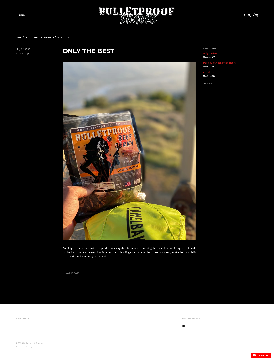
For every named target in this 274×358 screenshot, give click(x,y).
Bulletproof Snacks (33, 343)
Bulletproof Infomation (39, 37)
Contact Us (262, 355)
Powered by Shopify (24, 347)
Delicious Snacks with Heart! (219, 62)
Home (19, 37)
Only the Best (210, 53)
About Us (208, 72)
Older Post (72, 273)
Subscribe (207, 83)
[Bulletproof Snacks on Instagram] (183, 325)
